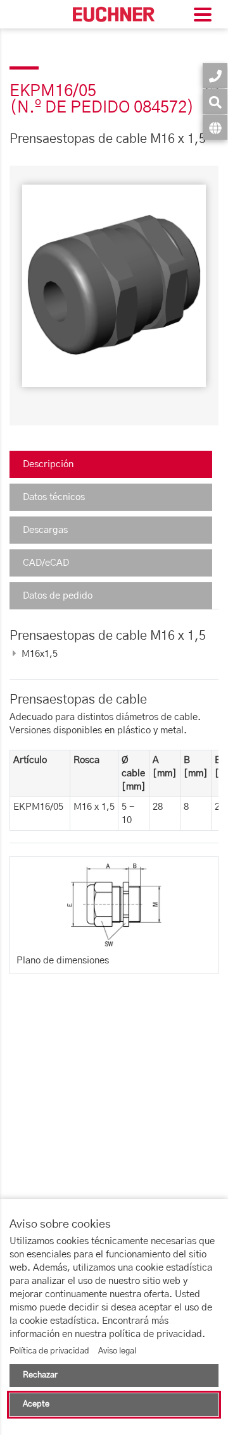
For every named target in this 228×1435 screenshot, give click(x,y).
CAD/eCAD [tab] (46, 563)
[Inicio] (114, 14)
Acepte (36, 1404)
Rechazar (40, 1375)
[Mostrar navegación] (202, 16)
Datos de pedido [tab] (57, 596)
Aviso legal (117, 1351)
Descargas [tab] (45, 530)
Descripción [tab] (48, 464)
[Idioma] (215, 127)
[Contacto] (215, 75)
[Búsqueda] (215, 101)
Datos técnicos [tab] (54, 497)
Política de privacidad (49, 1351)
